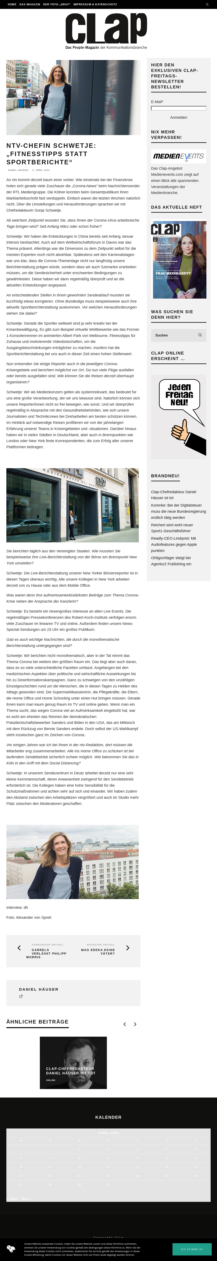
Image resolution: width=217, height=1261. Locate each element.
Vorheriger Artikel (48, 945)
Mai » (26, 1199)
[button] (192, 1249)
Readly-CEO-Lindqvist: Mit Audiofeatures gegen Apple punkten (174, 544)
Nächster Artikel (101, 945)
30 (108, 1184)
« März (12, 1199)
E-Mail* (157, 102)
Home (12, 4)
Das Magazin (29, 4)
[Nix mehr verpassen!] (178, 162)
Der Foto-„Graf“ (57, 4)
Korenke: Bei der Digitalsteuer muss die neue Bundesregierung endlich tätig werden (178, 511)
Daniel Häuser (18, 170)
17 (137, 1166)
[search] (200, 335)
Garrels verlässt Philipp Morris (46, 953)
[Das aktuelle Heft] (178, 297)
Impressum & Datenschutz (95, 4)
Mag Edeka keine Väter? (98, 951)
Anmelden (178, 117)
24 (137, 1175)
